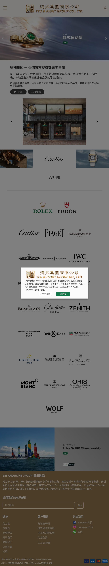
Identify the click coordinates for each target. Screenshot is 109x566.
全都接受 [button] (63, 294)
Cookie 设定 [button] (45, 294)
